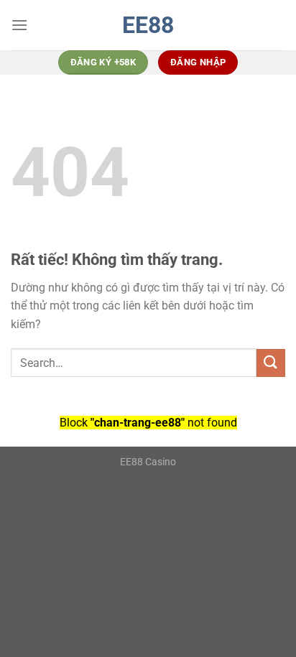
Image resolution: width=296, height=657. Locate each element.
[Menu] (19, 24)
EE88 (148, 25)
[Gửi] (270, 363)
